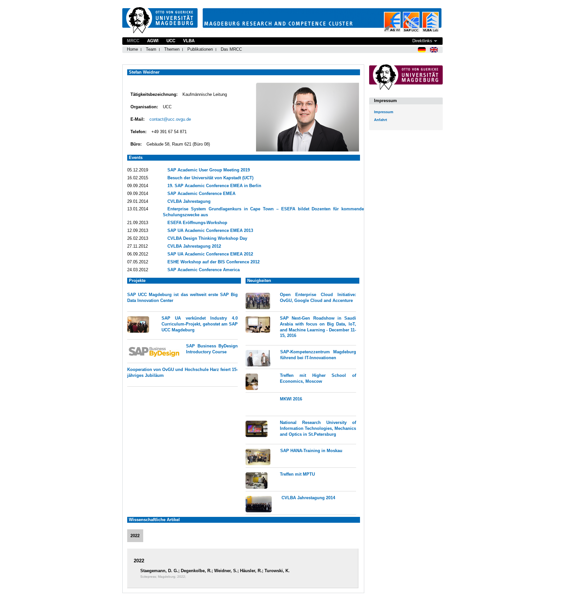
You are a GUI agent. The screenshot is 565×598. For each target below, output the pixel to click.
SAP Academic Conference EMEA (201, 193)
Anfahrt (380, 120)
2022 (135, 535)
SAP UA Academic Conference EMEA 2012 (210, 254)
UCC (170, 40)
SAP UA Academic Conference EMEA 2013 (210, 230)
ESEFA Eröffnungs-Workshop (197, 222)
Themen (172, 49)
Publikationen (200, 49)
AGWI (153, 40)
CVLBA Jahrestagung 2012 (194, 246)
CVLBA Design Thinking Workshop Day (207, 238)
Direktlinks (422, 40)
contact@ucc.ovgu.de (170, 119)
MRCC (133, 40)
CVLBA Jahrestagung (189, 201)
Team (151, 49)
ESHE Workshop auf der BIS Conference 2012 (213, 261)
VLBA (189, 40)
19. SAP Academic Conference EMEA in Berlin (214, 185)
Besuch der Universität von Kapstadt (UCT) (210, 177)
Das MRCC (231, 49)
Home (132, 49)
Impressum (383, 112)
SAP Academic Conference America (203, 269)
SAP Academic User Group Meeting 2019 (208, 169)
